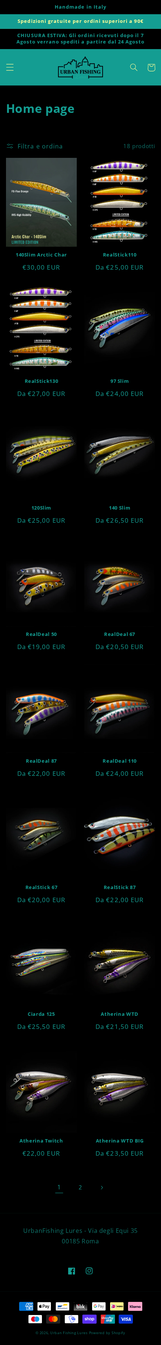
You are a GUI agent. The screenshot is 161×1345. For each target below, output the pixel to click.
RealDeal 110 (120, 761)
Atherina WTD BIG (120, 1141)
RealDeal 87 (41, 761)
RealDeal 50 (41, 634)
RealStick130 (41, 381)
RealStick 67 (41, 888)
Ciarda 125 (41, 1014)
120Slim (41, 508)
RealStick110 (120, 255)
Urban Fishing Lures (69, 1333)
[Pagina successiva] (101, 1187)
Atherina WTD (120, 1014)
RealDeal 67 (119, 634)
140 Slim (119, 508)
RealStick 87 (120, 888)
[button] (9, 67)
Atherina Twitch (41, 1141)
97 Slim (119, 381)
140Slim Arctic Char (41, 255)
